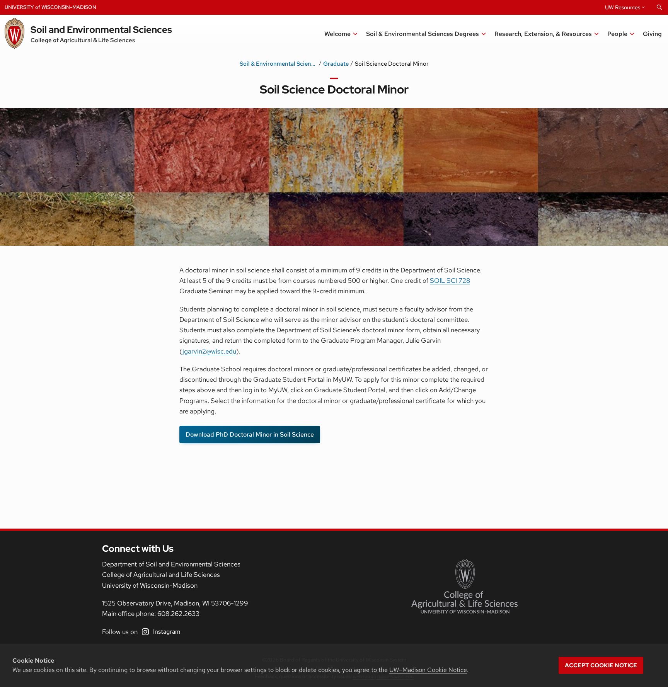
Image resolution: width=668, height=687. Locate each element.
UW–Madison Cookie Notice (428, 670)
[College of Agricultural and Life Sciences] (464, 586)
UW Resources (622, 7)
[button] (547, 34)
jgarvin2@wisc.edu (209, 351)
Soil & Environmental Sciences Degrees (278, 63)
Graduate (336, 63)
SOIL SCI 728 (450, 280)
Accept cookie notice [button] (601, 665)
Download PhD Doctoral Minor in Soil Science (250, 434)
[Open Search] (659, 7)
